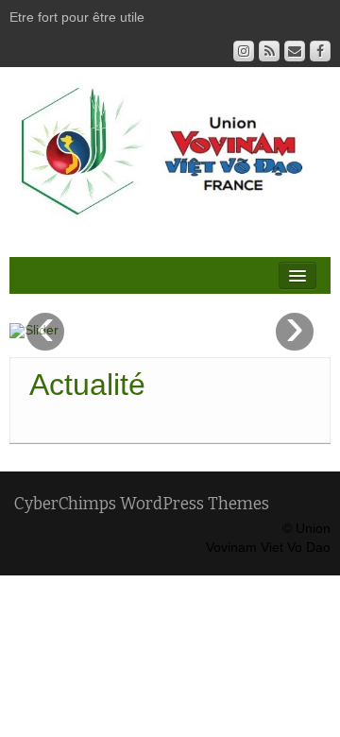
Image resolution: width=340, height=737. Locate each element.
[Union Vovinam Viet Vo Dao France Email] (294, 51)
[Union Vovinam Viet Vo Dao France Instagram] (243, 51)
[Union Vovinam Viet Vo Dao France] (170, 158)
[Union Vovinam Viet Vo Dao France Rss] (269, 51)
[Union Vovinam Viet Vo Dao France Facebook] (320, 51)
